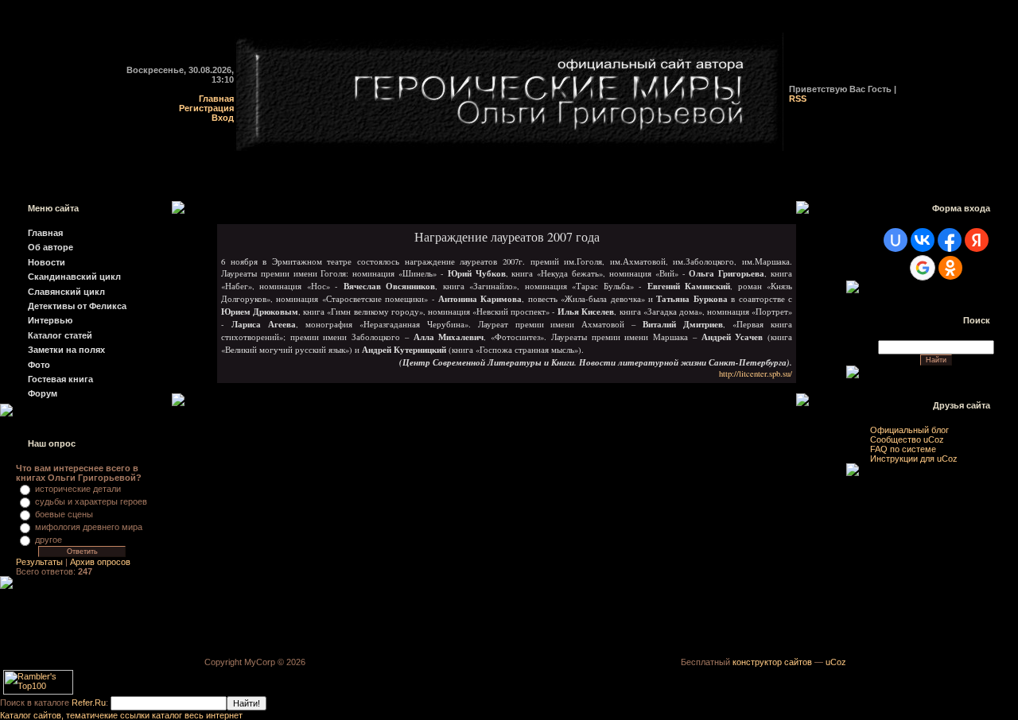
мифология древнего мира (88, 527)
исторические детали (78, 489)
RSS (797, 98)
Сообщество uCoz (907, 439)
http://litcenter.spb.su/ (755, 373)
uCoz (836, 662)
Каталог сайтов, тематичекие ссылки (76, 715)
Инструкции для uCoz (914, 458)
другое (48, 539)
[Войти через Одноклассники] (950, 268)
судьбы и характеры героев (91, 501)
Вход (223, 117)
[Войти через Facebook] (950, 240)
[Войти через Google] (922, 268)
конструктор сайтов (772, 662)
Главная (216, 98)
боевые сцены (64, 514)
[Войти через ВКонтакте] (922, 240)
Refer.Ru (89, 702)
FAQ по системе (903, 449)
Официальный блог (909, 430)
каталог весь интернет (197, 715)
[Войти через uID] (895, 240)
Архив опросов (100, 562)
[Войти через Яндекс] (977, 240)
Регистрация (206, 108)
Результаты (39, 562)
